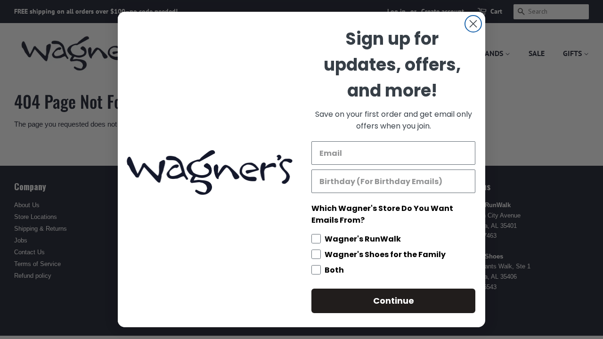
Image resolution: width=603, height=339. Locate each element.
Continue (393, 301)
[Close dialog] (473, 24)
